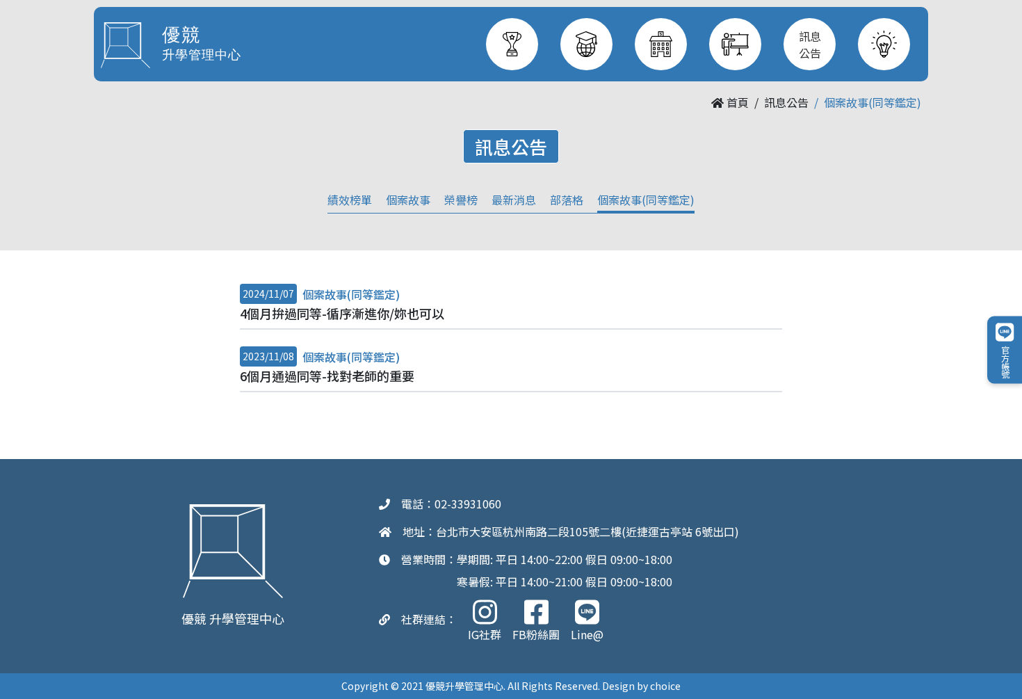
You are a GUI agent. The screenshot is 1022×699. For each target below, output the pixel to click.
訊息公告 (786, 102)
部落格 (566, 199)
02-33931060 (468, 503)
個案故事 (408, 199)
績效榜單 (349, 199)
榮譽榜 (461, 199)
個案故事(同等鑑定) (646, 199)
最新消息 (514, 199)
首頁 (736, 102)
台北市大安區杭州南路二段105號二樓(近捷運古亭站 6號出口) (587, 531)
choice (665, 686)
